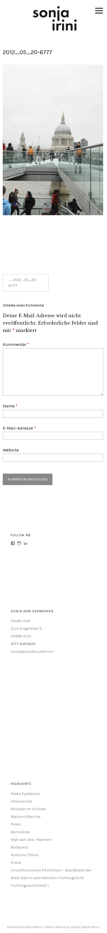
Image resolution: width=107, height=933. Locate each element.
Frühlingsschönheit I (30, 885)
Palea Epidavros (25, 793)
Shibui (49, 927)
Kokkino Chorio (24, 855)
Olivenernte (21, 801)
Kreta (16, 862)
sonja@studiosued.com (32, 651)
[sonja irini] (55, 30)
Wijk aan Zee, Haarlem (31, 839)
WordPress (34, 927)
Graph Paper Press (85, 927)
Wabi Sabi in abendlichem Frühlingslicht (47, 878)
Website (11, 450)
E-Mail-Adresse (19, 428)
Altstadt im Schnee (28, 809)
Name (10, 406)
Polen (16, 824)
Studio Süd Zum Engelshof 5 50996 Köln (26, 628)
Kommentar (16, 344)
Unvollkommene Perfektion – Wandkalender (51, 870)
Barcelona (20, 832)
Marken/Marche (26, 816)
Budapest (19, 847)
